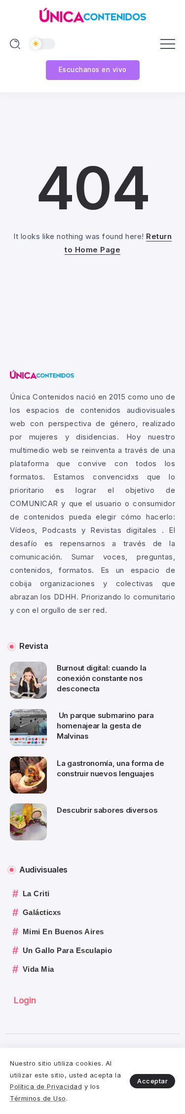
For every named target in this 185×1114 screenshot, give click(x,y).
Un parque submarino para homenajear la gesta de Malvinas (105, 726)
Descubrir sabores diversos (107, 810)
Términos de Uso (38, 1098)
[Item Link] (28, 680)
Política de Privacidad (46, 1086)
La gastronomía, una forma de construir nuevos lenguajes (110, 768)
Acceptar (152, 1081)
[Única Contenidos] (92, 14)
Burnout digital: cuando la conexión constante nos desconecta (101, 678)
